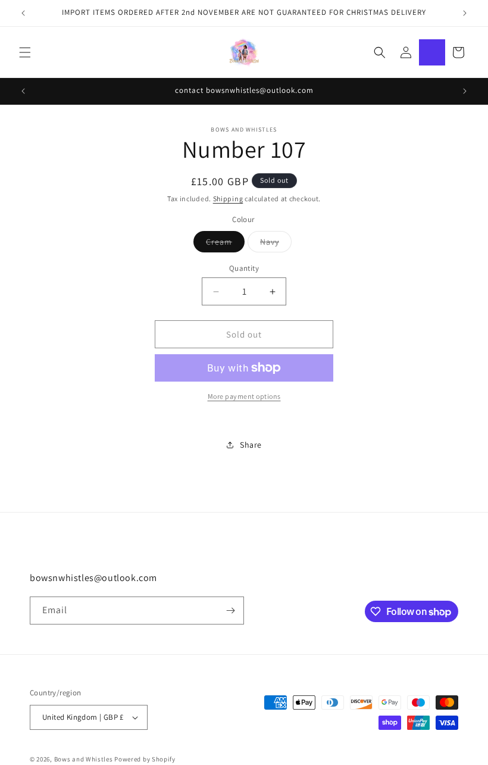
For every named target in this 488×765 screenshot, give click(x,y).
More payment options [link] (244, 396)
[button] (25, 52)
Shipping (228, 198)
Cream (225, 244)
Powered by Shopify (145, 759)
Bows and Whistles (84, 759)
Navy (276, 244)
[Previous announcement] (23, 13)
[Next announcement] (465, 13)
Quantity (244, 268)
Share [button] (251, 444)
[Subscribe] (230, 611)
